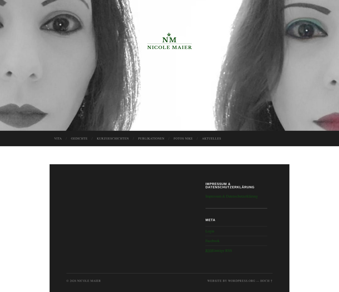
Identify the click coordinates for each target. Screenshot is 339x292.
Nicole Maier (89, 281)
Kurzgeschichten (113, 138)
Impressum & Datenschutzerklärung (231, 196)
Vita (58, 138)
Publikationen (151, 138)
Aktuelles (211, 138)
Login (209, 230)
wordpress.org (241, 281)
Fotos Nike (183, 138)
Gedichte (79, 138)
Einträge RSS (218, 250)
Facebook (212, 240)
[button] (7, 7)
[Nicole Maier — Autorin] (169, 41)
